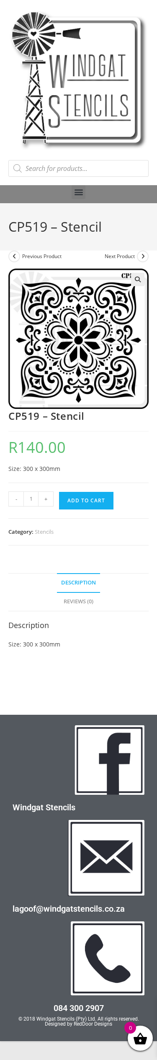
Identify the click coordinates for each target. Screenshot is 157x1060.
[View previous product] (14, 256)
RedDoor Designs (93, 1024)
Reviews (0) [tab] (78, 601)
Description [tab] (78, 582)
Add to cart (86, 500)
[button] (78, 192)
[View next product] (143, 256)
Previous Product (42, 256)
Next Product (120, 256)
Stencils (44, 531)
